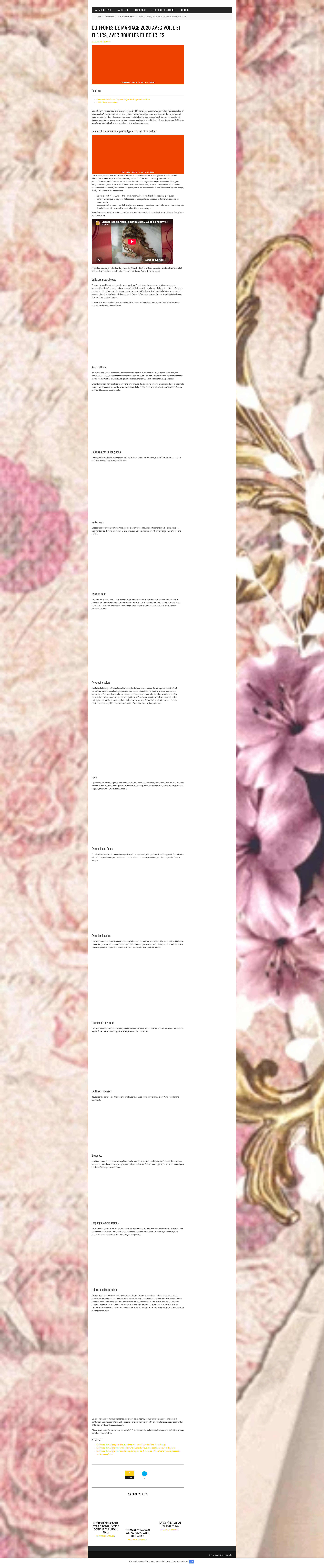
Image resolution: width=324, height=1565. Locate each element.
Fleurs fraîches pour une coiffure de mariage (170, 1524)
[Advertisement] (138, 63)
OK (192, 1561)
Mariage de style (103, 10)
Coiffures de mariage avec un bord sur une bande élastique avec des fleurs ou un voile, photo (136, 1447)
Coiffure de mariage (101, 42)
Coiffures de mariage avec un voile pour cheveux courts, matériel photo (137, 1532)
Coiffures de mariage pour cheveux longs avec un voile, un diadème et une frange (131, 1444)
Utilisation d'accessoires (107, 102)
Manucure (140, 10)
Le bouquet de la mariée (163, 10)
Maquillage (123, 10)
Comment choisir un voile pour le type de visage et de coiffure (123, 99)
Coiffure (185, 10)
